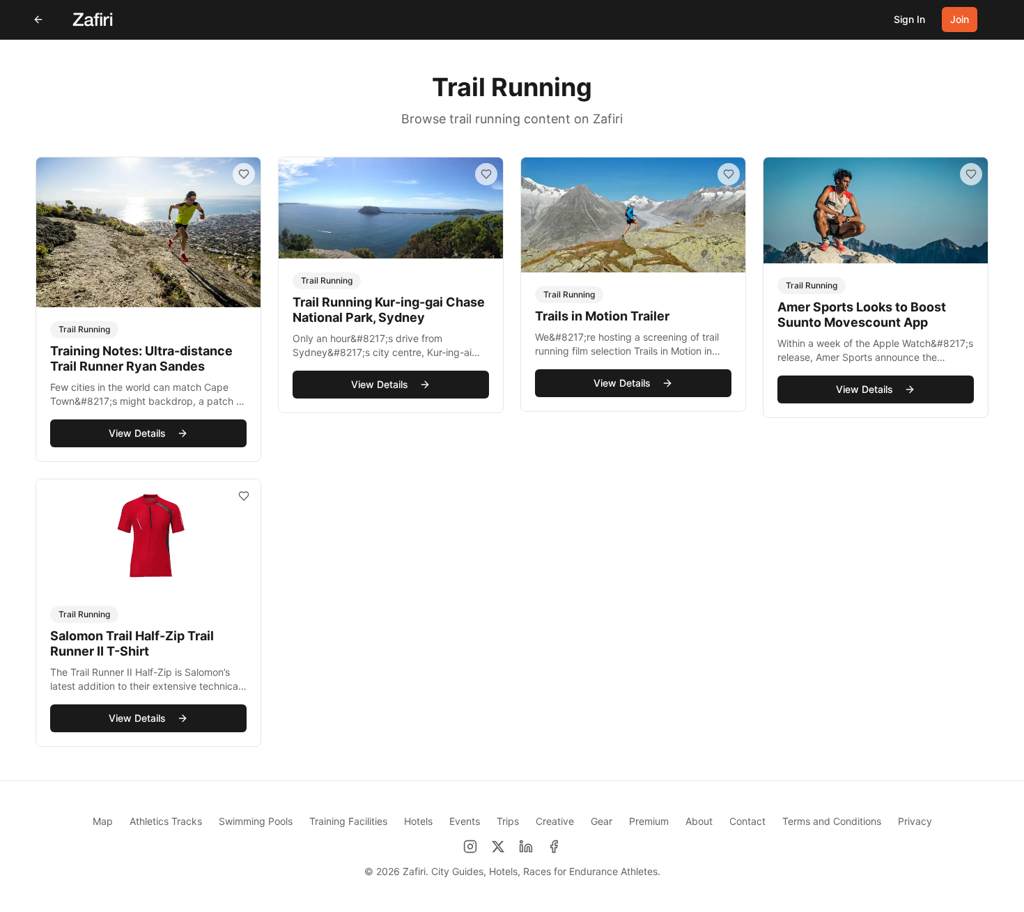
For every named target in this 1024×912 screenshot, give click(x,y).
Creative (555, 821)
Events (464, 821)
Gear (601, 821)
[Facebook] (554, 846)
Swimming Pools (256, 821)
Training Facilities (348, 821)
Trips (508, 821)
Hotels (418, 821)
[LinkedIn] (526, 846)
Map (103, 821)
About (699, 821)
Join (959, 19)
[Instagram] (470, 846)
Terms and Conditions (831, 821)
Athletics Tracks (166, 821)
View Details (137, 433)
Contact (747, 821)
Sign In (909, 19)
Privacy (915, 821)
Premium (649, 821)
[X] (498, 846)
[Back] (38, 19)
